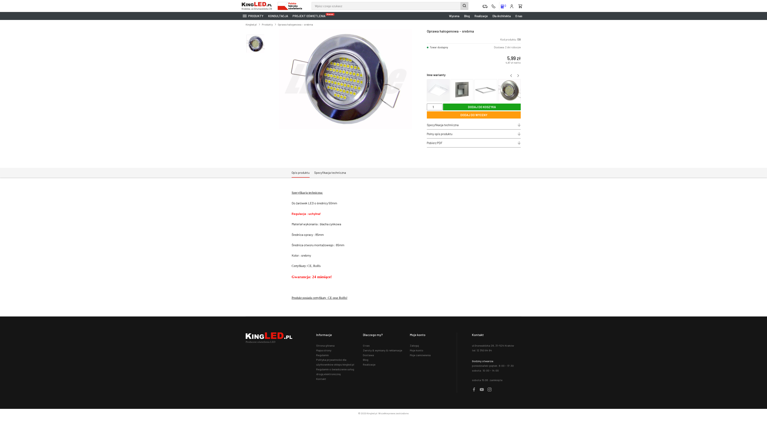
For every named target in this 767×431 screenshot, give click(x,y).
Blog (467, 16)
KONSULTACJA (278, 16)
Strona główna (325, 345)
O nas (518, 16)
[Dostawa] (485, 6)
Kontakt (321, 379)
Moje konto (416, 350)
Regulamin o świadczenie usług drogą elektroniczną (335, 372)
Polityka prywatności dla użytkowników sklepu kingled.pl (335, 362)
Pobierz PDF (434, 143)
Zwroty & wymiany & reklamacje (382, 350)
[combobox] (390, 6)
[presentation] (511, 75)
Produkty (255, 16)
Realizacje (481, 16)
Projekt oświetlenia (310, 15)
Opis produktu (301, 172)
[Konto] (512, 6)
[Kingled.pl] (258, 6)
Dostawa (368, 355)
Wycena (454, 16)
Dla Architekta (501, 16)
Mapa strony (323, 350)
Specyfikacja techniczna (443, 125)
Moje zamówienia (420, 355)
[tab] (301, 173)
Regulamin (322, 355)
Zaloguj (414, 345)
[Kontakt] (494, 6)
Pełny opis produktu (439, 134)
